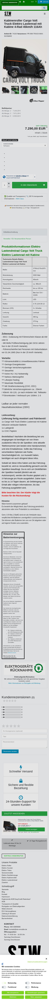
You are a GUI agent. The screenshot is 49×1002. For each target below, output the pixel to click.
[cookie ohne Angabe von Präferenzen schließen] (46, 959)
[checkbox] (4, 983)
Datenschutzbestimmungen (37, 962)
